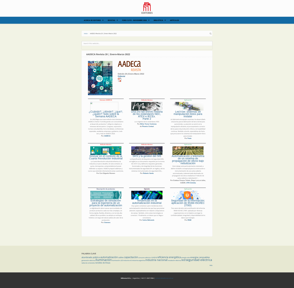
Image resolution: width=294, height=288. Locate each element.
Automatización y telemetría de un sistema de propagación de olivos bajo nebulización (188, 160)
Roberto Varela (148, 173)
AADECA (107, 136)
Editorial (121, 76)
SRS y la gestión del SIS (147, 156)
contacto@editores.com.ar (164, 278)
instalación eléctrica (174, 260)
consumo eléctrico (144, 257)
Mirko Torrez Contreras (148, 124)
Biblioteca (158, 20)
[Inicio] (147, 8)
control (154, 257)
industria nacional (156, 260)
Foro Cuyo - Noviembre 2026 (134, 20)
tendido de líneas (102, 263)
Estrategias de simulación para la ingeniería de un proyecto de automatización (105, 203)
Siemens (107, 222)
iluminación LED (117, 260)
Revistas (111, 20)
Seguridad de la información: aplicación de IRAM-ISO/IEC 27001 (188, 203)
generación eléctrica (88, 260)
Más (211, 265)
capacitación (131, 257)
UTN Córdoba (191, 183)
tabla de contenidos (88, 263)
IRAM (189, 220)
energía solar (185, 257)
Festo (189, 138)
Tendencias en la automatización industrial (146, 201)
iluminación (103, 260)
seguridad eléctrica (199, 260)
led (183, 260)
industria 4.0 (127, 260)
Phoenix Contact (148, 126)
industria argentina (138, 260)
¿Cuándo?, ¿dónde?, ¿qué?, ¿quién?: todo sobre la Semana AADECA (106, 114)
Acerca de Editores (92, 20)
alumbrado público (91, 257)
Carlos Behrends (148, 220)
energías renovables (200, 257)
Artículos (174, 20)
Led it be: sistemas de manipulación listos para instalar (188, 114)
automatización (109, 257)
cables (121, 257)
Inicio (86, 33)
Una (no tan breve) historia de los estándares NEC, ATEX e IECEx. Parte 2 (147, 115)
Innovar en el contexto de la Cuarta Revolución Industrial (106, 157)
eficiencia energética (169, 257)
